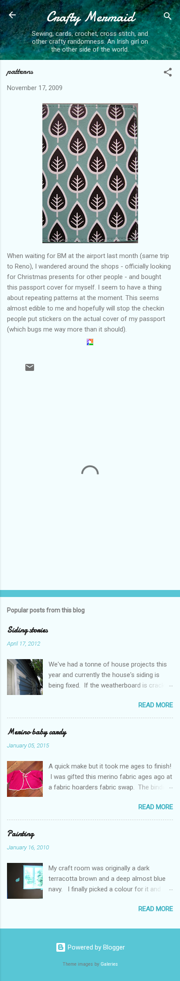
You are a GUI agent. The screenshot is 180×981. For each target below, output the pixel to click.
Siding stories (27, 630)
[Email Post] (29, 370)
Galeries (109, 964)
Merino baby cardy (36, 731)
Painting (20, 833)
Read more (155, 705)
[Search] (168, 17)
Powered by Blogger (95, 947)
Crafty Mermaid (90, 17)
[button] (168, 73)
